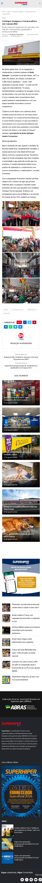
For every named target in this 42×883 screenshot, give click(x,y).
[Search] (40, 3)
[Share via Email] (20, 327)
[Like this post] (20, 322)
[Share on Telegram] (15, 327)
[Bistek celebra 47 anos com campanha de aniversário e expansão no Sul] (21, 392)
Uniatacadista (31, 310)
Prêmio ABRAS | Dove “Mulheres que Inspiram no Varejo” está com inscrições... (27, 830)
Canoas (6, 310)
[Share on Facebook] (25, 322)
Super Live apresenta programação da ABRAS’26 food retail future (26, 844)
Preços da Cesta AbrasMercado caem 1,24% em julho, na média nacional (24, 653)
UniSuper (6, 313)
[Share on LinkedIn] (6, 327)
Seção (9, 11)
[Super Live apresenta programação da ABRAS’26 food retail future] (7, 844)
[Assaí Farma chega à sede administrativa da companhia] (21, 420)
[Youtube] (35, 879)
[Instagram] (26, 879)
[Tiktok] (40, 879)
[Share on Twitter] (29, 322)
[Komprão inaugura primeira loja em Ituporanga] (21, 502)
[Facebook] (31, 879)
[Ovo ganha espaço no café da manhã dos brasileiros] (21, 474)
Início (3, 11)
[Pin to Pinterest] (34, 322)
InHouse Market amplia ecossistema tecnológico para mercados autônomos (26, 630)
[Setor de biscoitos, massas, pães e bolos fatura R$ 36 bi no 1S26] (21, 529)
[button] (21, 577)
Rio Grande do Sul (18, 310)
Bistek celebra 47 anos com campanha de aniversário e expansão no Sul (26, 618)
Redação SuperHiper (17, 34)
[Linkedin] (22, 879)
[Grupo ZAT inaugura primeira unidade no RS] (21, 447)
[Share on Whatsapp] (10, 327)
